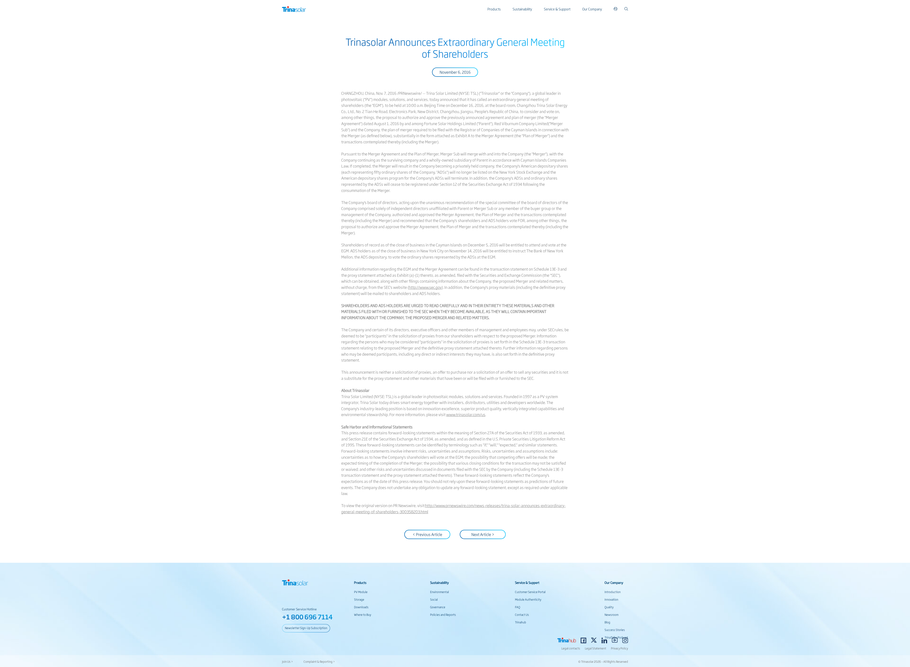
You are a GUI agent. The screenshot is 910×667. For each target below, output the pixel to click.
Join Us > (287, 661)
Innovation (611, 599)
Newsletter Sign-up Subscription (306, 628)
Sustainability (522, 8)
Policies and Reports (443, 615)
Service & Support (557, 8)
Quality (609, 607)
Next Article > (482, 534)
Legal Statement (595, 648)
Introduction (613, 592)
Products (494, 8)
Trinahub (520, 622)
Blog (607, 622)
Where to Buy (362, 615)
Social (434, 599)
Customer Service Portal (530, 592)
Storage (359, 599)
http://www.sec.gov (425, 287)
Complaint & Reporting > (319, 661)
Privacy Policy (619, 648)
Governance (437, 607)
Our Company (592, 8)
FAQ (517, 607)
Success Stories (615, 630)
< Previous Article (427, 534)
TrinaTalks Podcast (616, 637)
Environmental (439, 592)
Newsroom (612, 615)
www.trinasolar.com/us (465, 414)
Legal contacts (570, 648)
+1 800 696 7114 (307, 616)
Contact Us (522, 615)
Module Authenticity (528, 599)
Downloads (361, 607)
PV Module (361, 592)
